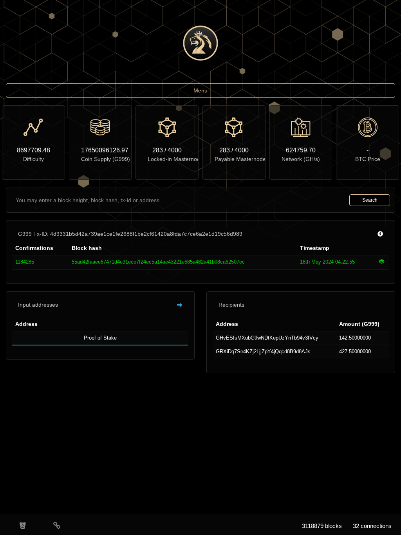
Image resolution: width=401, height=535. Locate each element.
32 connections (372, 525)
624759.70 (301, 150)
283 (157, 150)
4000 (175, 150)
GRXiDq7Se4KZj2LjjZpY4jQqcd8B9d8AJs (263, 351)
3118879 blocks (322, 525)
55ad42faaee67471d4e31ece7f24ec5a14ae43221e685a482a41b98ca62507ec (158, 262)
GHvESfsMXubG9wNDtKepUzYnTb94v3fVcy (267, 338)
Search (370, 200)
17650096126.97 (100, 150)
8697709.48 (33, 150)
